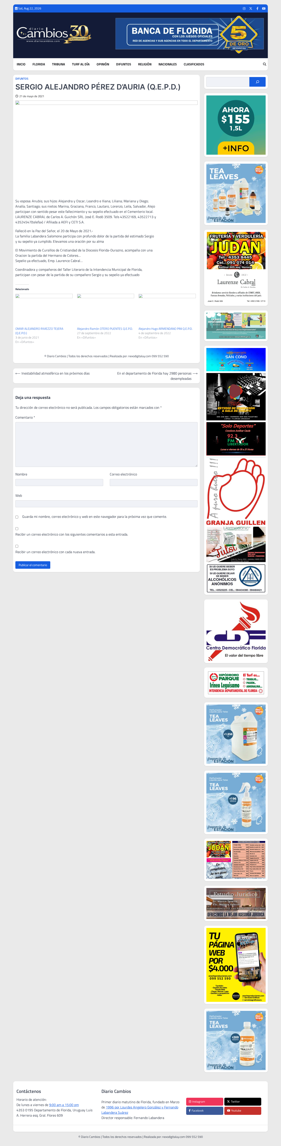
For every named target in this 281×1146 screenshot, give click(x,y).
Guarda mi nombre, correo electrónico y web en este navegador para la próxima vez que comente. (94, 516)
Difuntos (123, 64)
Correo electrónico (123, 474)
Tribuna (58, 64)
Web (18, 495)
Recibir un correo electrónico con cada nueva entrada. (55, 551)
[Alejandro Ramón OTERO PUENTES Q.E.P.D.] (105, 310)
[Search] (264, 64)
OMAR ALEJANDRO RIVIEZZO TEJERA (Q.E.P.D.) (39, 330)
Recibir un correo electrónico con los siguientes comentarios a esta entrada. (71, 534)
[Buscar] (257, 82)
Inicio (21, 64)
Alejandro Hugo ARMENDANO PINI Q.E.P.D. (166, 328)
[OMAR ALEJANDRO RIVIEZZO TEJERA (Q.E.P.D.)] (44, 310)
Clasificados (194, 64)
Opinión (103, 64)
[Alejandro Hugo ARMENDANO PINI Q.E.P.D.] (167, 310)
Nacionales (168, 64)
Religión (144, 64)
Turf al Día (81, 64)
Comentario (25, 417)
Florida (38, 64)
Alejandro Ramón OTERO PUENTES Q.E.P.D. (105, 328)
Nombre (21, 474)
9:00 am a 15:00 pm (64, 1104)
